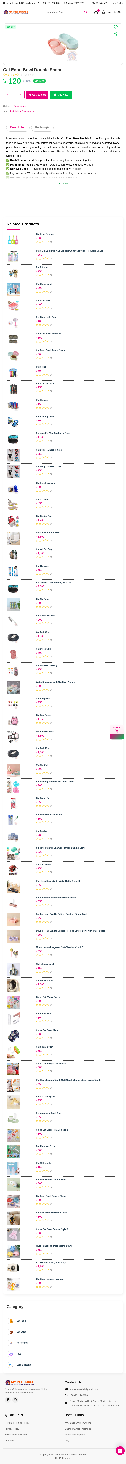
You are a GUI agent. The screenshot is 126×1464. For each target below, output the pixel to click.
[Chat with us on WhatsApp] (15, 1400)
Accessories (20, 106)
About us (9, 1440)
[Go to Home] (19, 1382)
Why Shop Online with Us (78, 1422)
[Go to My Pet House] (23, 12)
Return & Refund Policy (17, 1422)
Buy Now (63, 94)
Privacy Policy (12, 1428)
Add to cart (39, 94)
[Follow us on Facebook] (8, 1400)
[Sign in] (103, 12)
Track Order (116, 3)
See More (63, 183)
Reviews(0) (42, 127)
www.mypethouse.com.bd (72, 1454)
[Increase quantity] (20, 95)
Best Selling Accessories (21, 111)
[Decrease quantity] (8, 95)
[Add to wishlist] (116, 27)
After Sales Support (75, 1434)
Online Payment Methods (78, 1428)
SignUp (117, 12)
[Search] (85, 12)
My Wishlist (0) (99, 3)
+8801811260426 (50, 3)
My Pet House (63, 1458)
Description (17, 127)
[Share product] (116, 34)
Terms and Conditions (16, 1434)
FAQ (67, 1440)
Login (109, 12)
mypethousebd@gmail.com (20, 3)
